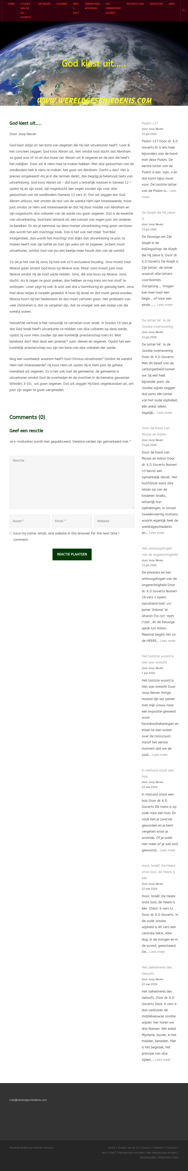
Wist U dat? (76, 8)
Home (11, 3)
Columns (61, 3)
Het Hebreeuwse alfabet (113, 8)
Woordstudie (135, 3)
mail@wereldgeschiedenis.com (28, 1100)
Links (172, 3)
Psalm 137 (150, 123)
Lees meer (165, 305)
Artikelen (44, 3)
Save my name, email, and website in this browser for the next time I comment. (66, 536)
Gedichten (156, 3)
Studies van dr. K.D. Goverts (25, 10)
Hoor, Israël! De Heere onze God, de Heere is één (158, 872)
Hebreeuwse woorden (92, 6)
